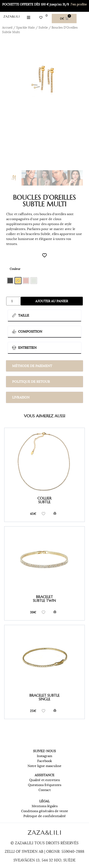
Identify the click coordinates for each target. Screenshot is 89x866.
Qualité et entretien (44, 780)
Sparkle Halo (25, 27)
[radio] (10, 280)
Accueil (7, 27)
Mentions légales (45, 806)
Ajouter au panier (51, 301)
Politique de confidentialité (44, 816)
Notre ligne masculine (44, 766)
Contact (44, 790)
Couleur (15, 268)
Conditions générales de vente (44, 811)
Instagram (44, 756)
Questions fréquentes (44, 785)
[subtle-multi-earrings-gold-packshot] (44, 80)
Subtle (43, 27)
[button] (28, 17)
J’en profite (79, 4)
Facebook (44, 761)
